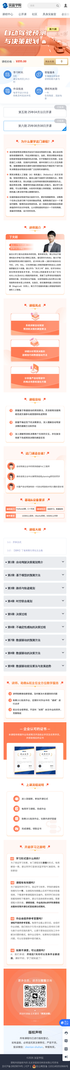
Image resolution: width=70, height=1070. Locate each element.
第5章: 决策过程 (17, 614)
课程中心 (7, 14)
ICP (27, 1066)
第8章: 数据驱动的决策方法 (24, 653)
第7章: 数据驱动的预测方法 (24, 640)
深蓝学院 (38, 1057)
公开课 (22, 14)
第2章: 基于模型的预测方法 (24, 575)
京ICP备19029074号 (12, 1066)
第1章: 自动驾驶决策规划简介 (25, 562)
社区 (34, 14)
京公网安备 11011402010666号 (52, 1066)
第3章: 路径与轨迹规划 (21, 588)
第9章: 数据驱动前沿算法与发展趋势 (29, 666)
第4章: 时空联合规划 (20, 601)
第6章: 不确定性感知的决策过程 (27, 627)
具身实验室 (49, 14)
